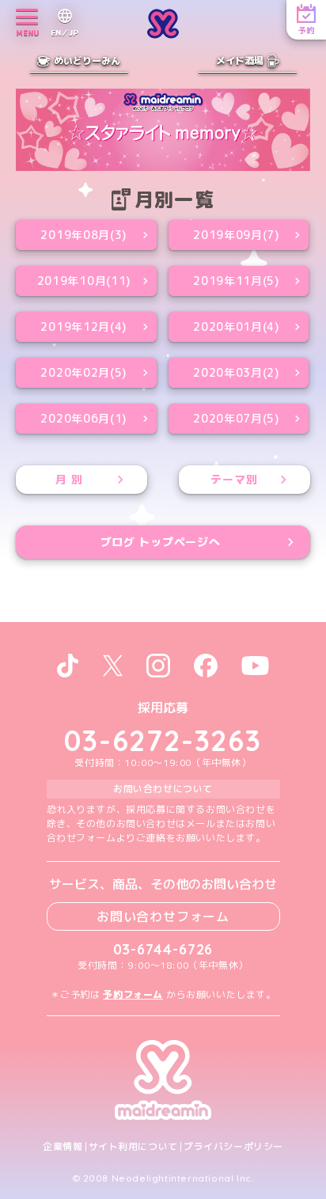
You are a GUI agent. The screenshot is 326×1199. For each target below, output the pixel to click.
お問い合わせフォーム (163, 916)
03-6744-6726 (163, 949)
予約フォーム (133, 994)
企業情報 (62, 1146)
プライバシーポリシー (233, 1146)
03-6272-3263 (163, 740)
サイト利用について (133, 1146)
